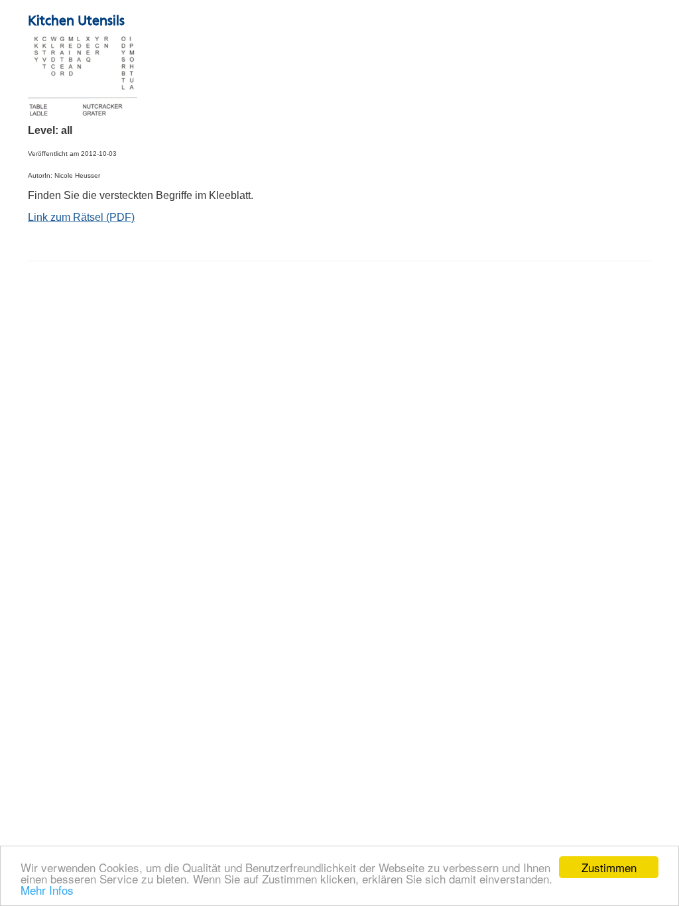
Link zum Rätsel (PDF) (81, 217)
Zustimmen (609, 867)
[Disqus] (339, 440)
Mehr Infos (47, 889)
